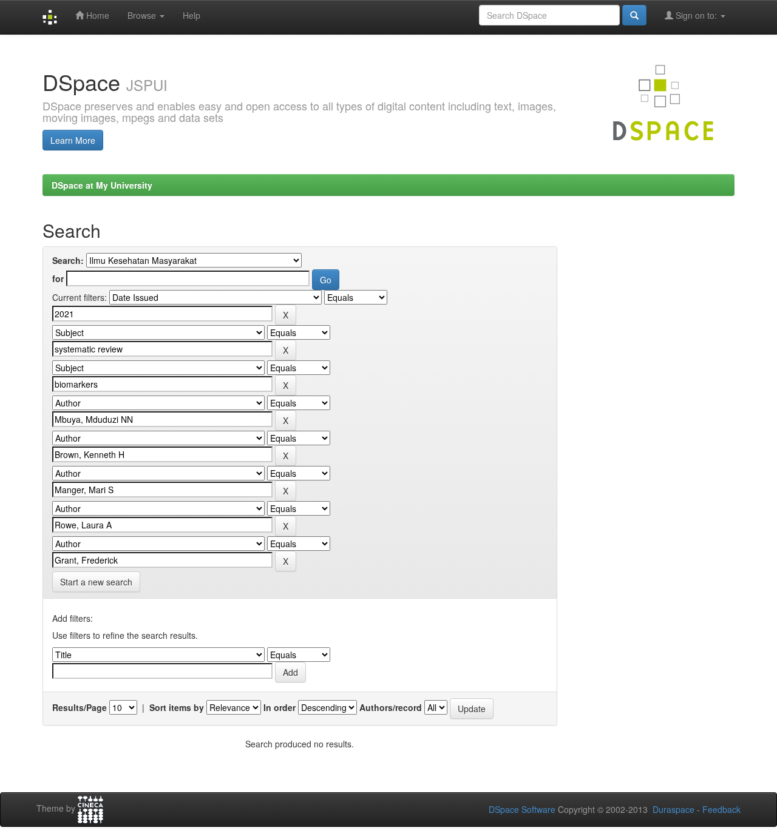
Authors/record (390, 707)
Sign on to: (696, 15)
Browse (142, 15)
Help (191, 15)
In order (279, 707)
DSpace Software (522, 809)
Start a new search (96, 582)
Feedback (721, 809)
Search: (68, 260)
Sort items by (176, 707)
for (58, 278)
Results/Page (79, 707)
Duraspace (673, 809)
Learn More (72, 140)
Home (96, 15)
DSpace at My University (102, 185)
